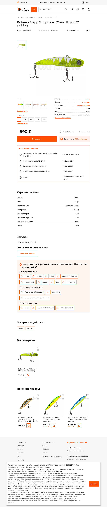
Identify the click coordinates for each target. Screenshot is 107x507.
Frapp (88, 99)
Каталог (34, 9)
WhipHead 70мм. (83, 105)
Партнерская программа (51, 456)
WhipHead (86, 102)
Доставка (51, 2)
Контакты (20, 460)
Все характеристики (63, 118)
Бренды (45, 453)
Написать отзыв (27, 254)
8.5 (31, 119)
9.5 (38, 119)
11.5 (44, 119)
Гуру (18, 456)
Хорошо (93, 484)
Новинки (45, 449)
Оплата (59, 2)
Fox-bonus (21, 453)
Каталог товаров (48, 442)
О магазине (43, 2)
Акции (44, 445)
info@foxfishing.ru (74, 448)
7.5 (25, 119)
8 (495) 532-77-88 (75, 442)
